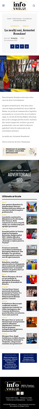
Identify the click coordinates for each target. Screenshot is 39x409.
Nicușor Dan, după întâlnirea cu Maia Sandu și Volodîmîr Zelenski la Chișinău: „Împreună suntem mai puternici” (13, 340)
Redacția (14, 38)
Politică (4, 229)
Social (4, 214)
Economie (5, 245)
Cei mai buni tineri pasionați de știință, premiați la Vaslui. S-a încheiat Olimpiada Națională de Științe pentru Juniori (11, 294)
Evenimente (17, 19)
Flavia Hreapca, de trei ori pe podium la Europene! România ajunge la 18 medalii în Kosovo (12, 280)
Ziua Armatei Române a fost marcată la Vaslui (28, 359)
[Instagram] (22, 393)
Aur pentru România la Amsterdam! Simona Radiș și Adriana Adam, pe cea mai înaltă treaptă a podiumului (13, 208)
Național (25, 26)
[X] (17, 46)
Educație (5, 260)
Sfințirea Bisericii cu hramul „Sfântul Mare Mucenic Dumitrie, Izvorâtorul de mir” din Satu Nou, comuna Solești (10, 363)
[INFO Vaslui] (19, 6)
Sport (4, 202)
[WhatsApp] (27, 46)
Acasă (9, 19)
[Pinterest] (22, 46)
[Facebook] (12, 46)
